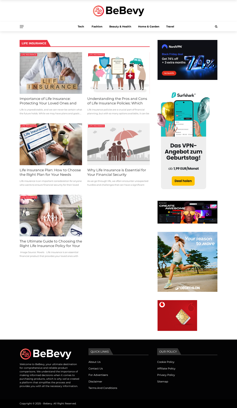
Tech (81, 26)
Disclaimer (95, 381)
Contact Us (95, 368)
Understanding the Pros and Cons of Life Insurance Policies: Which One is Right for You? (117, 103)
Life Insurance (28, 54)
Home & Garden (148, 26)
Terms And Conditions (102, 388)
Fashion (97, 26)
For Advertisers (98, 375)
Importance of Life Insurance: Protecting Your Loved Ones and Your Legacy (48, 103)
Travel (170, 26)
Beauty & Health (120, 26)
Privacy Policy (166, 375)
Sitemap (162, 381)
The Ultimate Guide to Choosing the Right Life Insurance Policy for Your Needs (51, 245)
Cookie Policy (165, 362)
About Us (94, 362)
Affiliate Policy (166, 368)
